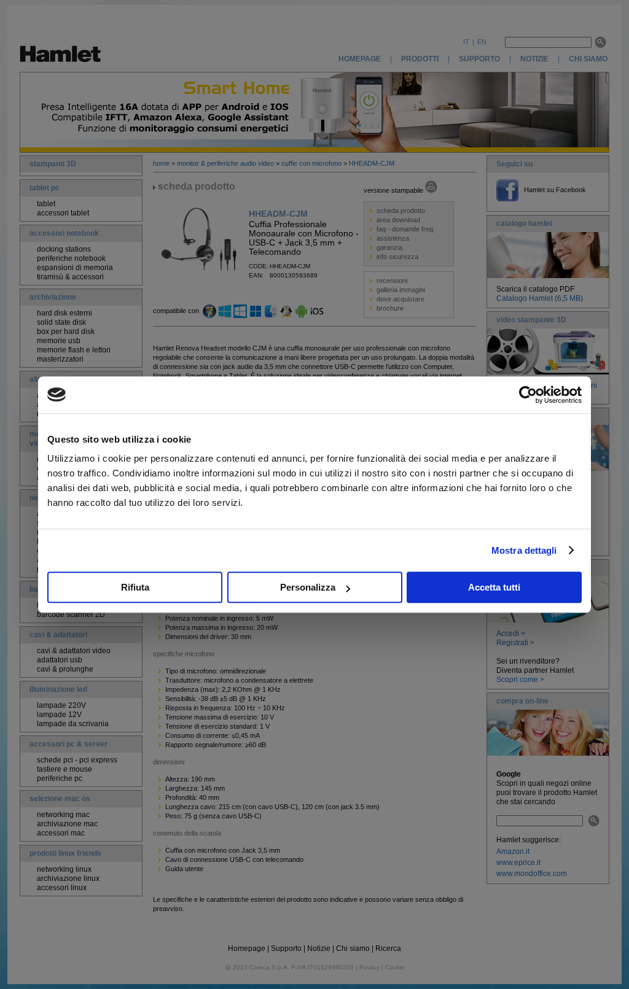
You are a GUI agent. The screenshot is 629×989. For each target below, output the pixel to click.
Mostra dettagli (524, 550)
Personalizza (307, 587)
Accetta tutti (494, 587)
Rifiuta (135, 587)
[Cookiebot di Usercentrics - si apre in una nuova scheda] (528, 395)
